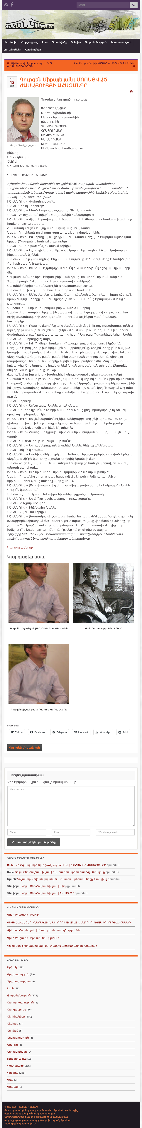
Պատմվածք (59, 42)
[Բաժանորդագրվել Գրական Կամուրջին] (6, 4)
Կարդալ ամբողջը (21, 547)
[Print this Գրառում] (131, 91)
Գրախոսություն (121, 42)
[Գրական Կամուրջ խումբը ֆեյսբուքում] (12, 4)
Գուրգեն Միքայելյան (24, 747)
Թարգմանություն (96, 42)
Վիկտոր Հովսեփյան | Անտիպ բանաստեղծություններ (44, 930)
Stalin (10, 865)
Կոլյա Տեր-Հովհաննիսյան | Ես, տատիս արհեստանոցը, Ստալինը (60, 872)
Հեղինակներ (33, 49)
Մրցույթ (12, 1044)
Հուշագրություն (18, 1037)
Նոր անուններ (12, 49)
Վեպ (10, 1079)
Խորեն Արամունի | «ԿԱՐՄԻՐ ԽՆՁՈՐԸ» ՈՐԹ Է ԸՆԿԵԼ (104, 63)
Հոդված (12, 1030)
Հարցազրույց (29, 42)
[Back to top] (133, 1119)
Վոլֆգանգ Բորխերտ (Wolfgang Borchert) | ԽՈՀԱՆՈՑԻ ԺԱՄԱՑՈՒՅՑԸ (61, 865)
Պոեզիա (76, 42)
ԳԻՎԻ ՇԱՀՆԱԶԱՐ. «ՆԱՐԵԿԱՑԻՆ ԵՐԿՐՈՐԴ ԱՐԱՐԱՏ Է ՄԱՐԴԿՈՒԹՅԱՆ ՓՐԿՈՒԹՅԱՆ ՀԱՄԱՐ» (69, 922)
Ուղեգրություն (17, 1058)
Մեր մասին (10, 42)
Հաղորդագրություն (20, 1002)
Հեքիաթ (12, 1023)
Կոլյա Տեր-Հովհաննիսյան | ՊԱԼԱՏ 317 (48, 893)
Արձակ (12, 967)
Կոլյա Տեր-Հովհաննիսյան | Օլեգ (44, 886)
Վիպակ (12, 1086)
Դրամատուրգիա (19, 981)
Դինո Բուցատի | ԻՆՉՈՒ (23, 914)
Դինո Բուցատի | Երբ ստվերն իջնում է (33, 938)
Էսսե (45, 42)
